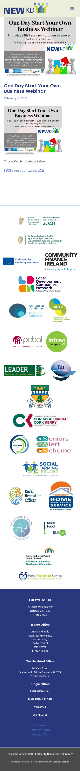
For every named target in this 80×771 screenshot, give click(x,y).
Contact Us (40, 734)
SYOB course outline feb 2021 (24, 170)
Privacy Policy (40, 730)
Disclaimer (40, 725)
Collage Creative (60, 761)
